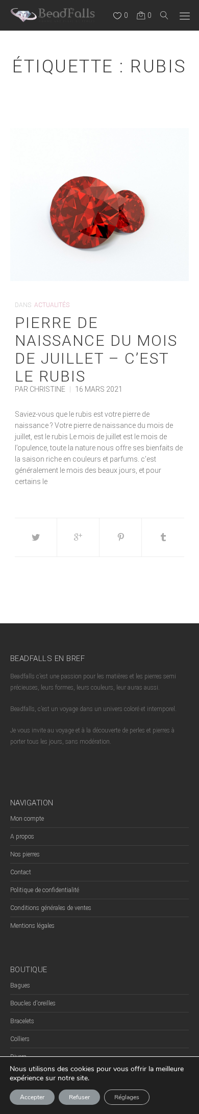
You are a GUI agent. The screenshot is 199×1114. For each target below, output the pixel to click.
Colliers (20, 1039)
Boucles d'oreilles (33, 1003)
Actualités (51, 305)
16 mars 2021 (98, 389)
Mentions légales (32, 925)
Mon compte (27, 818)
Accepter (32, 1097)
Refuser (79, 1097)
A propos (22, 836)
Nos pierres (25, 854)
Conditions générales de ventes (50, 908)
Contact (20, 872)
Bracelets (22, 1021)
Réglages (126, 1097)
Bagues (20, 985)
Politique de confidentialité (44, 890)
